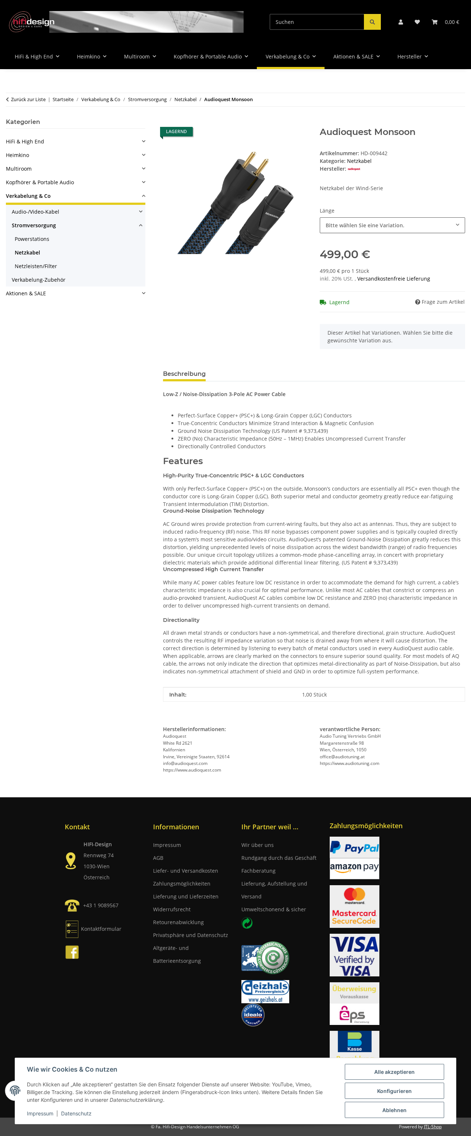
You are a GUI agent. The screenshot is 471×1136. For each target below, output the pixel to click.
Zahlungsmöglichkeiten (181, 883)
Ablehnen (394, 1110)
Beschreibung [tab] (184, 373)
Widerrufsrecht (172, 909)
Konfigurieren (394, 1091)
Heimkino (17, 155)
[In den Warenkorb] (169, 123)
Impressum (40, 1113)
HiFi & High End (25, 141)
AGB (158, 857)
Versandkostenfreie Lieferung (393, 278)
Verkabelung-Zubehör (38, 279)
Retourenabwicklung (178, 922)
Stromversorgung (34, 225)
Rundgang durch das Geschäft (278, 857)
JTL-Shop (433, 1126)
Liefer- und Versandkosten (185, 870)
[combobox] (392, 225)
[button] (401, 22)
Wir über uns (257, 844)
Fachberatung (258, 870)
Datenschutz (76, 1113)
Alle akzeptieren (394, 1072)
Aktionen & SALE (26, 293)
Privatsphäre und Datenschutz (190, 935)
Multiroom (19, 168)
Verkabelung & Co (28, 195)
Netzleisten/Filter (36, 266)
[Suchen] (372, 22)
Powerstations (32, 238)
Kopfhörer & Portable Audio (40, 182)
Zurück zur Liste (28, 99)
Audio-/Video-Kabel (35, 211)
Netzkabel (359, 160)
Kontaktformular (101, 928)
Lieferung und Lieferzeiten (186, 896)
